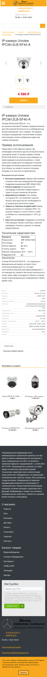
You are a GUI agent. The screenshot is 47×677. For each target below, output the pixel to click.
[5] (28, 88)
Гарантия (8, 536)
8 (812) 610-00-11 (25, 8)
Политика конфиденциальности (15, 652)
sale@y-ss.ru (24, 11)
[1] (19, 88)
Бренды (7, 575)
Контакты (8, 541)
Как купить (8, 518)
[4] (25, 88)
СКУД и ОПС (9, 566)
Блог (6, 513)
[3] (23, 88)
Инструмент (9, 561)
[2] (21, 88)
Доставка (8, 522)
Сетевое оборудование (13, 556)
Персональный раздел (11, 647)
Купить (23, 100)
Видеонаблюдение (12, 552)
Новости (7, 509)
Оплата (7, 527)
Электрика (8, 570)
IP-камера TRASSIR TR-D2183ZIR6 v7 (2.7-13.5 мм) (21, 428)
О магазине (8, 531)
